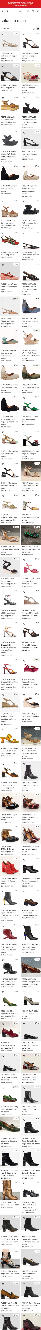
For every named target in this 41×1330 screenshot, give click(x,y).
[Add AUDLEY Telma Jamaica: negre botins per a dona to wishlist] (3, 1316)
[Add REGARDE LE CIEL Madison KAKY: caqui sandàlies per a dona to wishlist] (3, 496)
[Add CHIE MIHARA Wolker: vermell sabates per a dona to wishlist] (3, 860)
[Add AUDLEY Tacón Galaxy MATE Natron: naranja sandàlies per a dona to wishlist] (3, 729)
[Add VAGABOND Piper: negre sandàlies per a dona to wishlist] (24, 133)
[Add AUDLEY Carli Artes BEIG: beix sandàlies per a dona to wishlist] (3, 528)
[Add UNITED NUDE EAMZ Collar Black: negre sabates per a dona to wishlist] (3, 960)
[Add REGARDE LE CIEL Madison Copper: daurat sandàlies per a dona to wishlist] (3, 695)
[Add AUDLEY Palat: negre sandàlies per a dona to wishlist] (3, 66)
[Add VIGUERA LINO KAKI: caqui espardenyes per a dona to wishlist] (24, 366)
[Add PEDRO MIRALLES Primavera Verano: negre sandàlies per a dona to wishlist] (24, 98)
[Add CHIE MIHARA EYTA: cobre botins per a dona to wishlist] (3, 1183)
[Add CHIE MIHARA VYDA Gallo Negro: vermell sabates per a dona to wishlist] (24, 1056)
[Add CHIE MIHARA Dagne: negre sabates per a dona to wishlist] (3, 796)
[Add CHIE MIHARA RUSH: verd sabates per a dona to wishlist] (24, 398)
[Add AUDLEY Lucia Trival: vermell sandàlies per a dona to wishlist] (3, 265)
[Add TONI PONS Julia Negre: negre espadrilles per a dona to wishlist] (3, 560)
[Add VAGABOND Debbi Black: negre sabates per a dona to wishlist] (24, 1024)
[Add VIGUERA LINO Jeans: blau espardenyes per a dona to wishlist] (24, 300)
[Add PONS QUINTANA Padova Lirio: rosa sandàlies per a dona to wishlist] (24, 661)
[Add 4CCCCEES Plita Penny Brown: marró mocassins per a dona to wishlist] (24, 891)
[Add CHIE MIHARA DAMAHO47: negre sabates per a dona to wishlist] (3, 828)
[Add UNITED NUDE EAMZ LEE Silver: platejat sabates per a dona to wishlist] (3, 592)
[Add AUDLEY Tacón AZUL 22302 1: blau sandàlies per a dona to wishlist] (24, 528)
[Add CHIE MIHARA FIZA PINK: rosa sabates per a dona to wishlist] (24, 496)
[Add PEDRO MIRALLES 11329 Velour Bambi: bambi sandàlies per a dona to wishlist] (24, 729)
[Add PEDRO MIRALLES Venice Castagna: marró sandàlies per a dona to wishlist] (24, 960)
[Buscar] (7, 11)
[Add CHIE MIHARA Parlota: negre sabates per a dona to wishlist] (24, 432)
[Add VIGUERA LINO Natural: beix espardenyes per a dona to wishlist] (3, 366)
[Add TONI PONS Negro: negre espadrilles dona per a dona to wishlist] (24, 695)
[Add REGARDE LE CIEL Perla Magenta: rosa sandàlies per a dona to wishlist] (24, 560)
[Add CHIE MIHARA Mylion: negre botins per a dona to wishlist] (3, 1252)
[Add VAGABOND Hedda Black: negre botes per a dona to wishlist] (24, 764)
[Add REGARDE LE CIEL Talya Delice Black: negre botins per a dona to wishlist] (24, 1151)
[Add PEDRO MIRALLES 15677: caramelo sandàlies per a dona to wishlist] (3, 98)
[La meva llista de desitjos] (33, 11)
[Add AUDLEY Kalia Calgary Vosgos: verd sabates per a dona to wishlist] (3, 1120)
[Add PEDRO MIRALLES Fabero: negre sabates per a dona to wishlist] (24, 233)
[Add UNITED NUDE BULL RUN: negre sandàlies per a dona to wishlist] (24, 201)
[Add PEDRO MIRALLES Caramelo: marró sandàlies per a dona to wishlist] (3, 201)
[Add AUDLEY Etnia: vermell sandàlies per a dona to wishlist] (3, 233)
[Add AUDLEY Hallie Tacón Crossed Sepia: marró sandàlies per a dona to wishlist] (3, 764)
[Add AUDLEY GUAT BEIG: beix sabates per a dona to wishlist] (24, 992)
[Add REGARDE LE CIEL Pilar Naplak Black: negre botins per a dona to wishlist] (3, 1151)
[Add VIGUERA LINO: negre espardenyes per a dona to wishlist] (3, 167)
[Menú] (2, 11)
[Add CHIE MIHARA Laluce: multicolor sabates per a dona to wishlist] (3, 464)
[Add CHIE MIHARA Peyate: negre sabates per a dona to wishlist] (24, 34)
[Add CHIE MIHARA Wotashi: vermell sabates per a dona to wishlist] (24, 828)
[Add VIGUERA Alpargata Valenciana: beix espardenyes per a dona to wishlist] (3, 332)
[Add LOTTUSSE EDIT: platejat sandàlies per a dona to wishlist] (3, 34)
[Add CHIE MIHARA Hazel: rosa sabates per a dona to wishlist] (24, 66)
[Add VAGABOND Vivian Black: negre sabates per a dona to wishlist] (3, 1056)
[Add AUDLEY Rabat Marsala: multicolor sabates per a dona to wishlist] (3, 1024)
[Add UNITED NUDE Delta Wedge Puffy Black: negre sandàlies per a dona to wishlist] (3, 133)
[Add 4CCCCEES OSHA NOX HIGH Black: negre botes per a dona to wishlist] (24, 926)
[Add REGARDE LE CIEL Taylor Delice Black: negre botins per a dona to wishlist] (24, 1120)
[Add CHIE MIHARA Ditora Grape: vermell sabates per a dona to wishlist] (24, 796)
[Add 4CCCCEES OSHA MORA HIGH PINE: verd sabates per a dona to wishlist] (3, 992)
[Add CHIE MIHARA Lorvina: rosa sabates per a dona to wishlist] (3, 432)
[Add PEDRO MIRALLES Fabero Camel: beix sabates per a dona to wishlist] (3, 300)
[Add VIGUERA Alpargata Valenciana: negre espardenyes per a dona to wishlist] (24, 167)
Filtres (6, 29)
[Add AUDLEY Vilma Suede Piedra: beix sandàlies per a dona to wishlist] (24, 464)
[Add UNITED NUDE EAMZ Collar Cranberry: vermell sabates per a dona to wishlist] (3, 926)
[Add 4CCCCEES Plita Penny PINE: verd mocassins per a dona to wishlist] (3, 1088)
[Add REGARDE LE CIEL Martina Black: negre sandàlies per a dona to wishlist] (24, 624)
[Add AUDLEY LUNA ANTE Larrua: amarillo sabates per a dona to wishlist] (3, 1284)
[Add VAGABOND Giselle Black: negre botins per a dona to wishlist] (24, 1088)
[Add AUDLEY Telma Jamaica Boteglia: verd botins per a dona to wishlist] (24, 1284)
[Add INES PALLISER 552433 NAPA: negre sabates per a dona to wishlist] (24, 860)
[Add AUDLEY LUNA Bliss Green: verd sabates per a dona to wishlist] (24, 1252)
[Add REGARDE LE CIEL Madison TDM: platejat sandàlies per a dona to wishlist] (24, 592)
